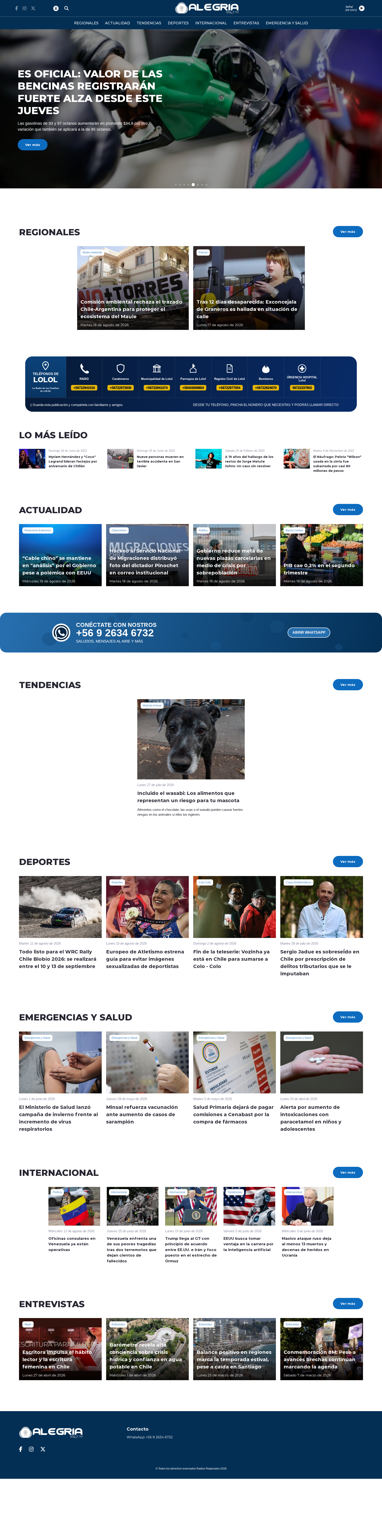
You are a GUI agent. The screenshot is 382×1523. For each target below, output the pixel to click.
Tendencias (235, 1192)
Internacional (119, 1192)
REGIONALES (86, 23)
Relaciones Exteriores (38, 530)
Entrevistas (118, 1324)
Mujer (28, 1324)
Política (203, 530)
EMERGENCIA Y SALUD (287, 23)
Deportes (117, 882)
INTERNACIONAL (211, 23)
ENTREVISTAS (246, 23)
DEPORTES (178, 23)
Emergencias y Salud (37, 1037)
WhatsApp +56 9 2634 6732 (150, 1437)
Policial (203, 252)
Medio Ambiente (92, 252)
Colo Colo (205, 882)
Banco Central (294, 530)
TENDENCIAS (149, 23)
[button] (176, 185)
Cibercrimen (119, 530)
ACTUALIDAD (117, 23)
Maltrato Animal (152, 705)
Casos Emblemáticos (298, 882)
